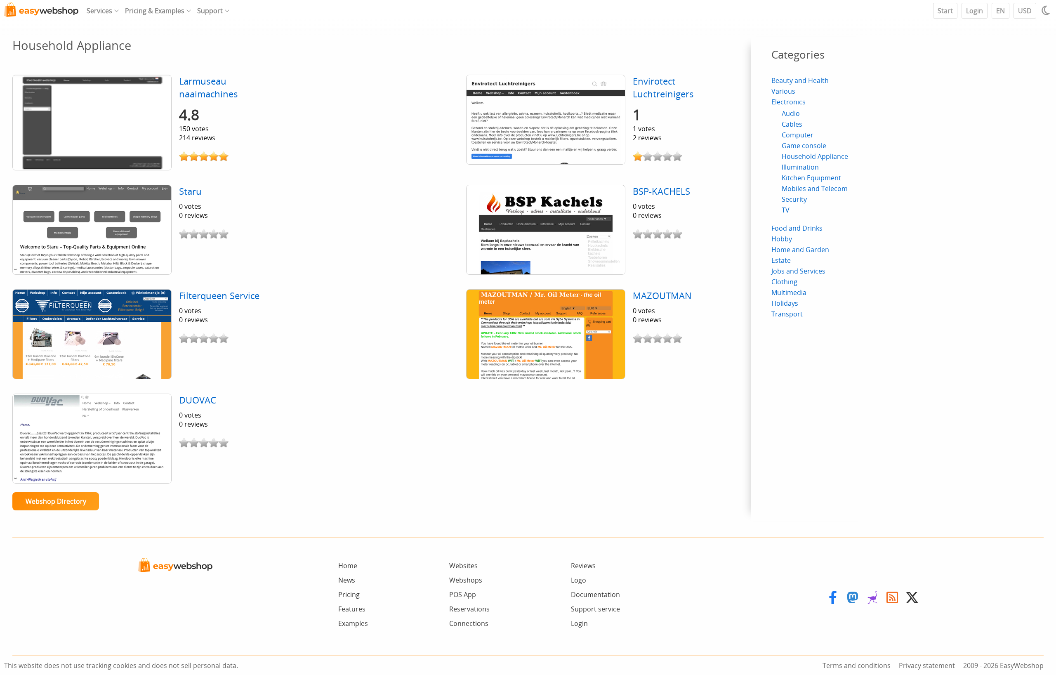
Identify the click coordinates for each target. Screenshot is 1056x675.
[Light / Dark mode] (1047, 10)
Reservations (469, 609)
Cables (792, 124)
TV (786, 210)
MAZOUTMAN (662, 295)
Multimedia (788, 292)
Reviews (583, 565)
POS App (462, 594)
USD (1025, 10)
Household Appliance (815, 156)
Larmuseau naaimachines (208, 87)
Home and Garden (800, 249)
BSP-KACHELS (661, 191)
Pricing (349, 594)
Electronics (788, 101)
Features (351, 609)
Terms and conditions (857, 665)
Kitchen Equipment (811, 177)
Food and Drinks (797, 228)
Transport (787, 314)
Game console (804, 145)
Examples (353, 623)
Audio (791, 113)
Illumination (800, 167)
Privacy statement (927, 665)
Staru (190, 191)
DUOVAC (197, 400)
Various (783, 91)
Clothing (784, 281)
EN (1000, 10)
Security (794, 199)
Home (347, 565)
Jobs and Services (798, 271)
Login (974, 10)
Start (945, 10)
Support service (595, 609)
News (346, 580)
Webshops (465, 580)
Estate (781, 260)
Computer (797, 134)
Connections (468, 623)
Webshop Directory (56, 501)
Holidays (784, 303)
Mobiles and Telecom (815, 188)
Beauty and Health (800, 80)
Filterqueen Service (219, 295)
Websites (463, 565)
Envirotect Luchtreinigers (663, 87)
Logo (578, 580)
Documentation (595, 594)
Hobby (781, 238)
